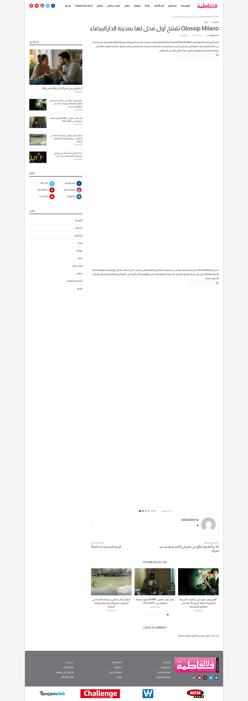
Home (216, 17)
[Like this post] (152, 511)
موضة (137, 5)
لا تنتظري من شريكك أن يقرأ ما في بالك (62, 88)
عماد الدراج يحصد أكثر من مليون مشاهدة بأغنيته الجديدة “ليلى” (68, 154)
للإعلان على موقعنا (64, 672)
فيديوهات (165, 667)
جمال (127, 5)
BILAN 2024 (67, 677)
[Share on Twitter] (146, 511)
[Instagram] (42, 6)
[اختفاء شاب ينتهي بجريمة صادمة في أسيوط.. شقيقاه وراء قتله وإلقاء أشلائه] (111, 581)
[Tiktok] (31, 6)
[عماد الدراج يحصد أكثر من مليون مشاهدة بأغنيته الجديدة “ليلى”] (37, 157)
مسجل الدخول (198, 635)
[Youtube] (37, 6)
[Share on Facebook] (148, 511)
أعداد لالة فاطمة (83, 5)
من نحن (69, 662)
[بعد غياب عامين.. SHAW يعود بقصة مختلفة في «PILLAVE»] (154, 581)
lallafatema (214, 35)
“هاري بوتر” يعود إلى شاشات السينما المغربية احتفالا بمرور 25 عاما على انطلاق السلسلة (198, 603)
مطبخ (100, 5)
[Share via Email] (140, 511)
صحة (147, 5)
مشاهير (172, 5)
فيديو (68, 5)
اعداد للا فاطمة (163, 677)
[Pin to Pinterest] (143, 511)
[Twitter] (48, 6)
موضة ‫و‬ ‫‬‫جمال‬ (164, 672)
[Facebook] (53, 6)
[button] (94, 591)
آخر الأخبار (159, 5)
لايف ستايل (113, 5)
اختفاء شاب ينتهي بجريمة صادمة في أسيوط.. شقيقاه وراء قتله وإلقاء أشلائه (111, 603)
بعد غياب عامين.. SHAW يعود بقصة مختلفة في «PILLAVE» (66, 119)
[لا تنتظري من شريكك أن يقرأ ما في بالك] (55, 67)
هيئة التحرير (68, 667)
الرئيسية (185, 5)
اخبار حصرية (116, 662)
